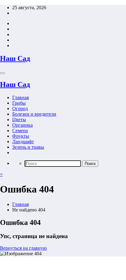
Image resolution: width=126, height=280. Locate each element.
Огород (20, 108)
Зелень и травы (28, 147)
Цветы (19, 119)
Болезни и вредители (34, 114)
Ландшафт (23, 141)
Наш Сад (15, 58)
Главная (20, 97)
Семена (20, 130)
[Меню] (2, 73)
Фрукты (20, 136)
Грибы (19, 103)
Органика (22, 125)
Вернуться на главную (23, 248)
